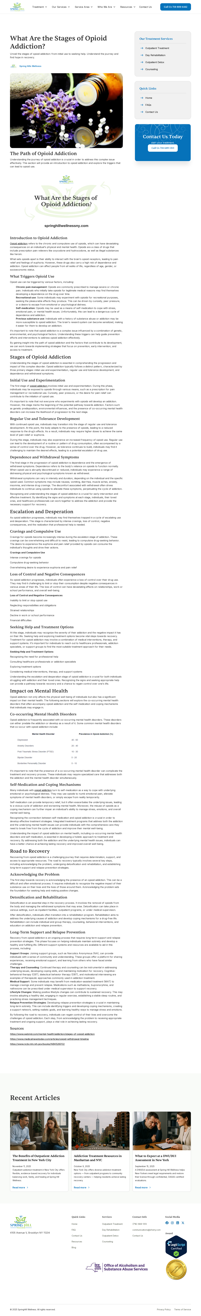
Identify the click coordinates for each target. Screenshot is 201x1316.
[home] (17, 6)
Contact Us (145, 6)
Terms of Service (182, 1309)
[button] (40, 7)
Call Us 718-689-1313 (163, 148)
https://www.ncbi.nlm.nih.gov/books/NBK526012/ (37, 1044)
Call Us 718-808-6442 (175, 6)
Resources (77, 1241)
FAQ (74, 1230)
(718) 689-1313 (139, 1224)
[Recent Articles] (39, 1131)
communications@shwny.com (146, 1230)
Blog (74, 1247)
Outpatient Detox (110, 1235)
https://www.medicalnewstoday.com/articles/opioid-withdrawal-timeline (49, 1039)
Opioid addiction (19, 243)
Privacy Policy (164, 1309)
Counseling (107, 1241)
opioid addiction (39, 385)
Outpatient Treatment (112, 1224)
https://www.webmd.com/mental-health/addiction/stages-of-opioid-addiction (52, 1034)
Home (74, 1224)
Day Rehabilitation (110, 1230)
